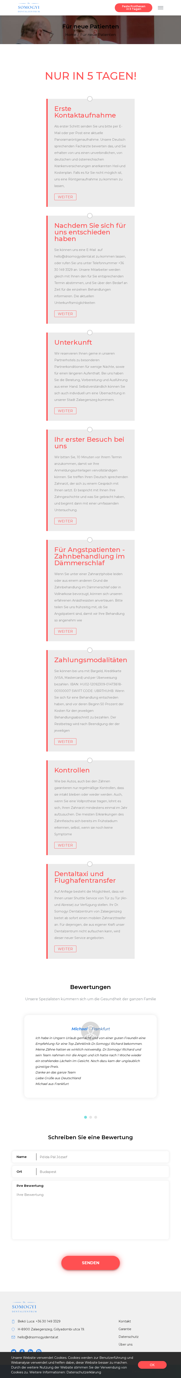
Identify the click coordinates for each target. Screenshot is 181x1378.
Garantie (125, 1329)
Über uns (125, 1344)
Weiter (65, 197)
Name (22, 1157)
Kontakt (125, 1321)
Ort (19, 1171)
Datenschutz (129, 1337)
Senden (90, 1262)
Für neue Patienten (98, 35)
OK (152, 1365)
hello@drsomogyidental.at (38, 1337)
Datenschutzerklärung (83, 1372)
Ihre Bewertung (30, 1186)
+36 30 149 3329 (48, 1321)
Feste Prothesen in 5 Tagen (133, 8)
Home (70, 35)
